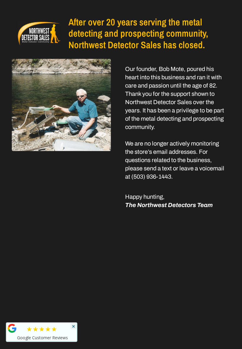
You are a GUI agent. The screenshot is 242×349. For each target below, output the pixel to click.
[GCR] (12, 328)
